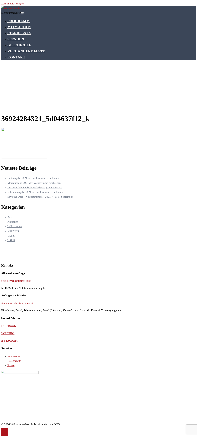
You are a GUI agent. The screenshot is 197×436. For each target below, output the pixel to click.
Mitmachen (19, 27)
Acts (9, 217)
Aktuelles (12, 221)
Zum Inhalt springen (12, 3)
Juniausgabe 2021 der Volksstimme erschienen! (33, 178)
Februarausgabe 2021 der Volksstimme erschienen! (35, 192)
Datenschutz (14, 360)
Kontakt (16, 57)
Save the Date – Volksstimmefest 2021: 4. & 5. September (40, 196)
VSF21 (11, 240)
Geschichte (19, 45)
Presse (10, 365)
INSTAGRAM (9, 340)
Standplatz (19, 33)
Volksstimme (14, 226)
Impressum (13, 356)
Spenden (15, 39)
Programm (18, 21)
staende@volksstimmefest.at (17, 303)
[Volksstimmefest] (11, 8)
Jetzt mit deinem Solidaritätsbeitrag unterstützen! (34, 187)
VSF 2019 (13, 231)
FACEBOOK (8, 325)
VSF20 (11, 235)
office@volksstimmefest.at (16, 280)
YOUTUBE (7, 333)
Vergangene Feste (26, 51)
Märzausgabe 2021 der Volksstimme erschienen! (34, 182)
